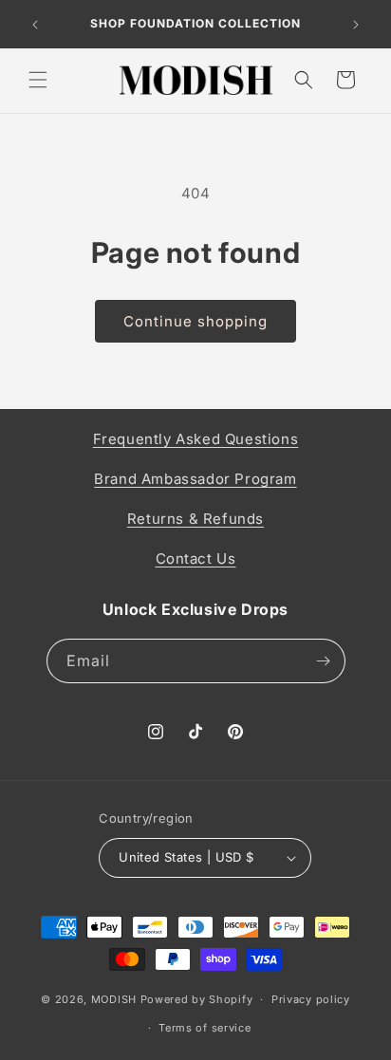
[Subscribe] (323, 661)
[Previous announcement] (35, 25)
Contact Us (196, 558)
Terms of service (204, 1027)
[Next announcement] (356, 25)
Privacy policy (310, 999)
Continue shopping (195, 321)
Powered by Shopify (196, 999)
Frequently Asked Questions (196, 439)
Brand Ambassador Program (195, 479)
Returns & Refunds (195, 519)
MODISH (114, 999)
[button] (38, 80)
